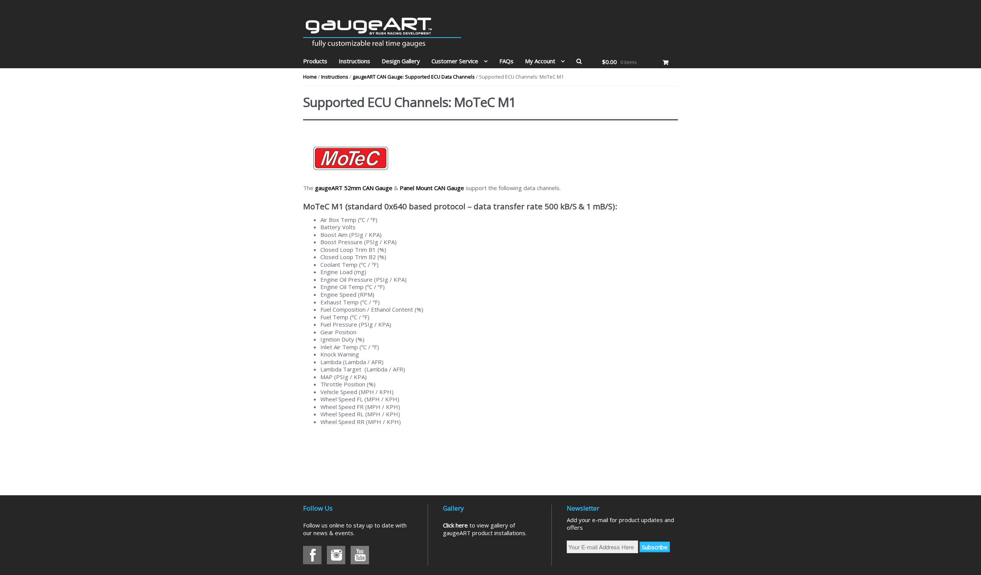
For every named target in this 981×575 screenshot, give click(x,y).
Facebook (312, 555)
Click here (455, 525)
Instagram (336, 555)
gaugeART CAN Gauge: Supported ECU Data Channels (414, 76)
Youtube (360, 555)
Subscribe (655, 547)
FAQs (506, 61)
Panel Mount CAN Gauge (432, 188)
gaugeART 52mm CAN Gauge (353, 188)
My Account (540, 61)
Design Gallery (401, 61)
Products (315, 61)
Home (310, 76)
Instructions (354, 61)
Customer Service (454, 61)
